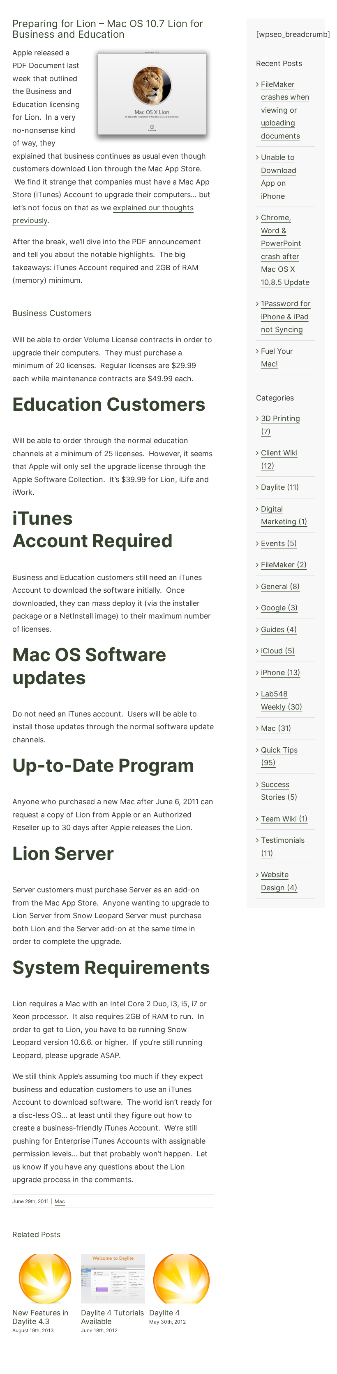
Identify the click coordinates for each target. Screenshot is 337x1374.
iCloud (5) (278, 650)
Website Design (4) (279, 881)
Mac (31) (276, 728)
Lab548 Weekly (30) (281, 700)
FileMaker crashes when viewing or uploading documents (285, 110)
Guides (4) (279, 629)
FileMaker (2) (284, 564)
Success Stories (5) (279, 791)
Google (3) (279, 607)
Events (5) (279, 543)
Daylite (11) (280, 487)
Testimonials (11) (283, 847)
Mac (60, 1201)
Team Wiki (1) (284, 818)
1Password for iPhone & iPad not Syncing (286, 316)
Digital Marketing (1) (284, 515)
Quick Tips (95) (279, 756)
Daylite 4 (164, 1312)
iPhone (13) (280, 672)
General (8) (280, 586)
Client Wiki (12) (279, 459)
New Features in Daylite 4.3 (40, 1317)
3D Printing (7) (280, 425)
